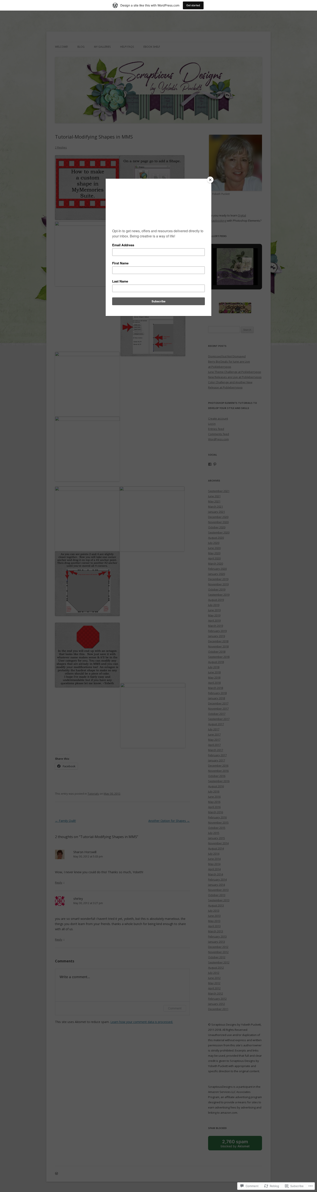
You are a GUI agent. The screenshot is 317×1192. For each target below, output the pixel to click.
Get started (193, 5)
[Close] (210, 180)
